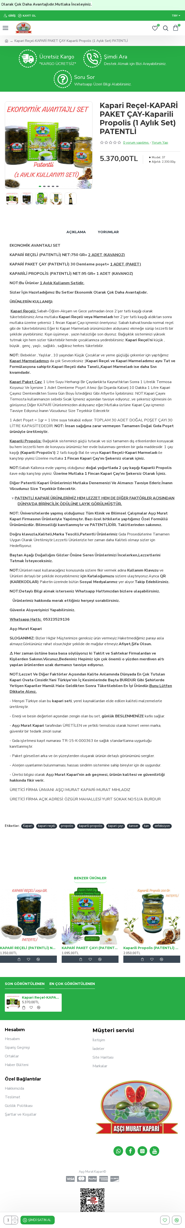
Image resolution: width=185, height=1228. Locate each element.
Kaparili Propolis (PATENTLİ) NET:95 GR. (151, 948)
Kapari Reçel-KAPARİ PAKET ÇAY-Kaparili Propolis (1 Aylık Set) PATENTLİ (41, 997)
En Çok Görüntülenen (72, 984)
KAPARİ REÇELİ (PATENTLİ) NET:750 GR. (28, 948)
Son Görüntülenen (25, 984)
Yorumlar (108, 232)
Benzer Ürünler (90, 878)
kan (146, 826)
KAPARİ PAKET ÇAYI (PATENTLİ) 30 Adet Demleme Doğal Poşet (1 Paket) (90, 948)
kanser (133, 826)
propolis (67, 826)
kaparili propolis (90, 826)
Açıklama (76, 232)
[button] (10, 145)
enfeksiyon (162, 826)
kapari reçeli (46, 826)
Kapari (27, 826)
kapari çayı (115, 826)
